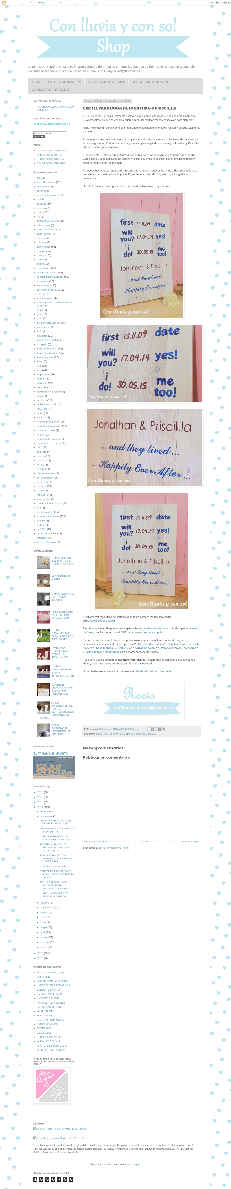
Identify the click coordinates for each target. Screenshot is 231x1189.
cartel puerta (44, 233)
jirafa (39, 331)
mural (40, 413)
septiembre (47, 907)
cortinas (41, 263)
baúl (39, 199)
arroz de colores (46, 182)
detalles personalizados (134, 734)
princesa (41, 486)
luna (39, 370)
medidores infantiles (48, 391)
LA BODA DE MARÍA (48, 989)
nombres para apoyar (49, 425)
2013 (40, 953)
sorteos (41, 524)
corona (41, 259)
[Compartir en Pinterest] (163, 729)
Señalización (176, 644)
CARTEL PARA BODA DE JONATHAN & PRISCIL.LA (56, 838)
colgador (42, 242)
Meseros (190, 647)
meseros (42, 400)
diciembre (46, 811)
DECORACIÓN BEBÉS (49, 1037)
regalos (152, 734)
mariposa (42, 382)
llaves (40, 361)
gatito (40, 309)
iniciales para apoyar (48, 322)
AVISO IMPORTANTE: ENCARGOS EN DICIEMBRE (60, 729)
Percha (165, 647)
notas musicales (46, 430)
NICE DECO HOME (48, 998)
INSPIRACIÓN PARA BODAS (53, 981)
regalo (40, 490)
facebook (141, 671)
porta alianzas (45, 477)
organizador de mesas (49, 443)
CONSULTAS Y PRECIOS (51, 89)
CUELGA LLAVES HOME (54, 866)
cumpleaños (44, 268)
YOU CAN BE (44, 1015)
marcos (41, 378)
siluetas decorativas (48, 516)
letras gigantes (45, 357)
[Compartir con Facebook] (159, 729)
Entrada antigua (190, 841)
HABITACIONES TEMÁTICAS (53, 985)
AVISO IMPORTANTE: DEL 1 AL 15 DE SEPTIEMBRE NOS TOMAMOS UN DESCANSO (55, 710)
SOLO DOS (43, 976)
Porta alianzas (93, 651)
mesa (40, 395)
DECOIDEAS (44, 1032)
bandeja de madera (48, 195)
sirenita (41, 520)
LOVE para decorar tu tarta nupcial (141, 632)
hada (39, 318)
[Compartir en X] (156, 729)
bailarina (41, 190)
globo (40, 314)
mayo (43, 927)
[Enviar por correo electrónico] (149, 729)
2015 (40, 802)
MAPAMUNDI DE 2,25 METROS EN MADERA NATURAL (62, 560)
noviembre (46, 816)
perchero (42, 460)
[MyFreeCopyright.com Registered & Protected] (58, 1138)
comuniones (44, 246)
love (39, 365)
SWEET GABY (45, 1028)
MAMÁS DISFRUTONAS (51, 972)
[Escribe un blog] (152, 729)
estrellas (41, 294)
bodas (99, 734)
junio (43, 922)
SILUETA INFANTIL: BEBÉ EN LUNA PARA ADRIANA (62, 615)
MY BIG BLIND (45, 1011)
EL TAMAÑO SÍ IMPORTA (50, 753)
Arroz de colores (146, 647)
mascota (41, 387)
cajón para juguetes (48, 220)
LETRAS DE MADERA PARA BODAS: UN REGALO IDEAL (60, 653)
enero (44, 947)
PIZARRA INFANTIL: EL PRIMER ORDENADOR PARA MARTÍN (54, 847)
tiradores (42, 537)
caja (39, 216)
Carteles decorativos (151, 644)
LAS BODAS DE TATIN (50, 994)
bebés (40, 208)
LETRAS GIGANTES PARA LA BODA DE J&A (57, 830)
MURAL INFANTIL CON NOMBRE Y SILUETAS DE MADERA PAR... (56, 858)
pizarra (41, 468)
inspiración (43, 327)
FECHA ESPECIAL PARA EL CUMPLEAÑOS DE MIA (55, 822)
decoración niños (46, 272)
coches (41, 238)
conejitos (42, 251)
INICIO (36, 82)
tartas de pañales (46, 533)
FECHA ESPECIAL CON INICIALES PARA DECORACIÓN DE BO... (55, 885)
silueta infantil (44, 511)
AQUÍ (93, 620)
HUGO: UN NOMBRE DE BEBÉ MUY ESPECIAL (54, 895)
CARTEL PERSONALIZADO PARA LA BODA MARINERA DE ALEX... (57, 874)
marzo (44, 937)
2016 (40, 797)
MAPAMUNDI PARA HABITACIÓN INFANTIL (62, 597)
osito (39, 447)
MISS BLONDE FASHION (51, 1049)
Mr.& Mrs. (42, 408)
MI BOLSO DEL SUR (48, 1041)
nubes (40, 434)
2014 (40, 807)
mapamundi (43, 374)
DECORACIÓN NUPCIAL (106, 82)
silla (39, 507)
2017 (40, 792)
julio (43, 917)
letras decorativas (47, 352)
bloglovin (166, 671)
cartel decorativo (112, 734)
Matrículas (112, 651)
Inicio (145, 841)
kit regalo (42, 344)
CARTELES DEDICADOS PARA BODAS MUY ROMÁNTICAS (62, 689)
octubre (45, 902)
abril (43, 932)
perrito (40, 464)
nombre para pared (48, 421)
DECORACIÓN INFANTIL (150, 82)
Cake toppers (104, 647)
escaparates (44, 285)
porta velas (43, 481)
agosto (44, 912)
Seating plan (124, 647)
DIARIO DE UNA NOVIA (50, 1019)
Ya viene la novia (46, 542)
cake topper (43, 225)
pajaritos (41, 451)
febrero (44, 942)
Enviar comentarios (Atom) (114, 847)
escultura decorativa (48, 289)
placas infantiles (46, 473)
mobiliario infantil (46, 404)
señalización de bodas (49, 503)
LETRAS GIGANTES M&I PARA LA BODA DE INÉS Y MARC (62, 635)
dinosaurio (43, 281)
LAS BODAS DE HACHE (50, 1006)
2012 (40, 958)
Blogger (136, 1164)
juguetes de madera (48, 339)
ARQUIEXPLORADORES (51, 1002)
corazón (41, 255)
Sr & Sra (41, 529)
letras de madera (46, 348)
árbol (39, 177)
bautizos (41, 203)
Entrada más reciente (96, 841)
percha (41, 456)
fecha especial (45, 298)
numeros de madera (48, 438)
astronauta (43, 186)
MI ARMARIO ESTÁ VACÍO (52, 1045)
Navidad (41, 417)
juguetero (42, 335)
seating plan (44, 499)
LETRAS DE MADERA (64, 82)
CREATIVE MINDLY (48, 1024)
